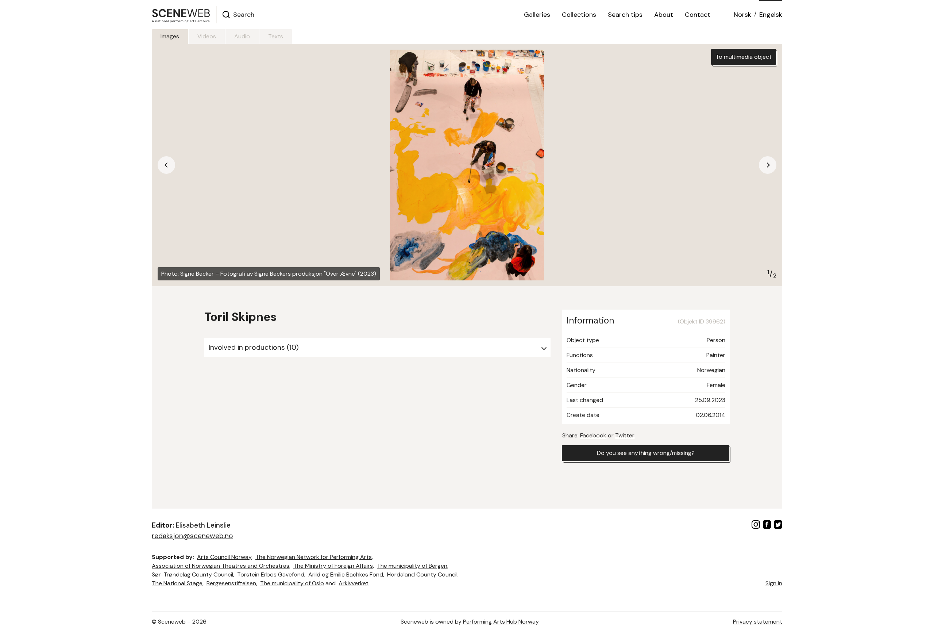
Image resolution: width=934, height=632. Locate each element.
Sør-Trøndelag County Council (192, 574)
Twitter (624, 435)
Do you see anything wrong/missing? (646, 453)
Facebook (593, 435)
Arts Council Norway (224, 557)
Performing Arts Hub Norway (501, 621)
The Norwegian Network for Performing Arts (313, 557)
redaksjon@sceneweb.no (192, 535)
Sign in (773, 583)
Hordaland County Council (422, 574)
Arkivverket (353, 583)
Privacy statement (757, 621)
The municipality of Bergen (412, 566)
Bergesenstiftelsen (231, 583)
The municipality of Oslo (292, 583)
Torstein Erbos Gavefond (270, 574)
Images (170, 36)
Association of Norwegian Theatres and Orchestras (220, 566)
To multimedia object (743, 57)
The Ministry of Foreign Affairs (333, 566)
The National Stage (177, 583)
